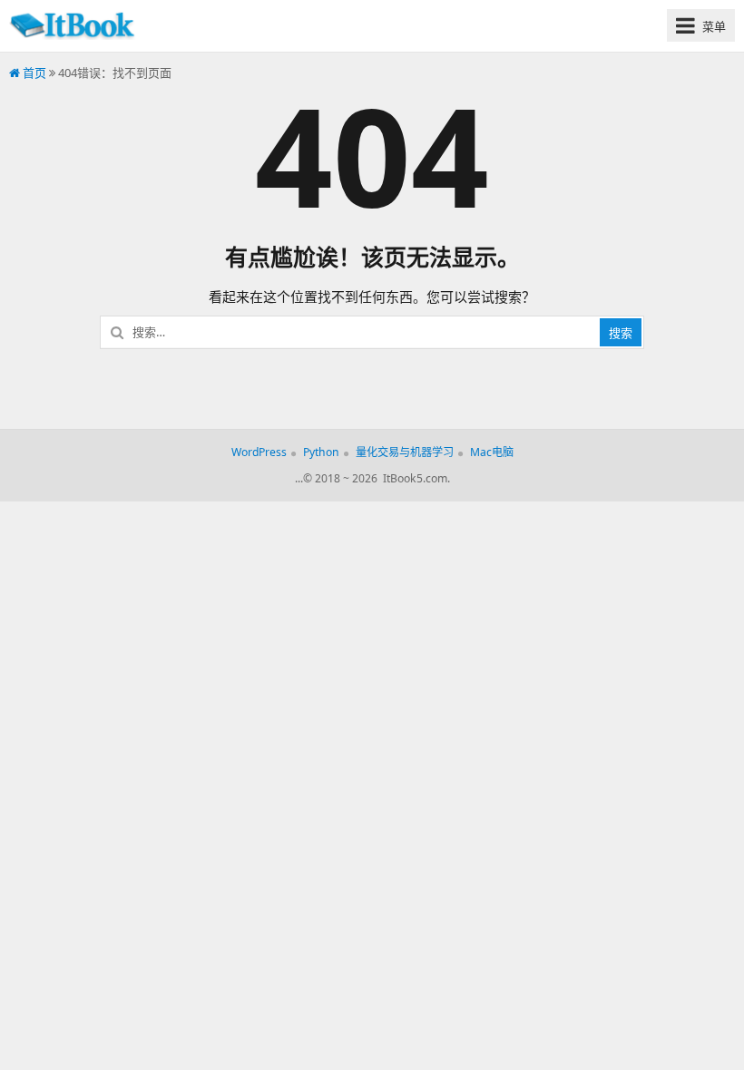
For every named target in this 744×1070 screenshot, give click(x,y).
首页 (33, 72)
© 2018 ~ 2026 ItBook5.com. (376, 478)
